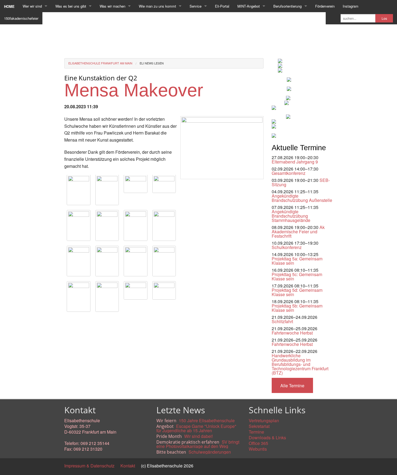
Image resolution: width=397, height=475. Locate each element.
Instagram (350, 6)
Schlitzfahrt (282, 321)
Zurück (71, 320)
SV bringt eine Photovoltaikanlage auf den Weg (197, 444)
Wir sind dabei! (198, 436)
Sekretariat (259, 426)
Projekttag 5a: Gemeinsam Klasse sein (297, 260)
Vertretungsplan (264, 420)
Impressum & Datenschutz (89, 466)
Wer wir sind (32, 6)
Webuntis (258, 449)
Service (195, 6)
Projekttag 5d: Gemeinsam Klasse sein (297, 292)
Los (384, 18)
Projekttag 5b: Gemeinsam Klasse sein (297, 308)
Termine (256, 432)
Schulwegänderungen (210, 452)
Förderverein (325, 6)
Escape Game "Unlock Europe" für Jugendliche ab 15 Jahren (196, 428)
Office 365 (258, 443)
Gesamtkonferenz (288, 173)
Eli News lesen (152, 63)
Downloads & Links (267, 437)
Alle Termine (292, 385)
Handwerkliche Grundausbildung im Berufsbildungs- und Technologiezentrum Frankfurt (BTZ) (300, 364)
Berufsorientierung (287, 6)
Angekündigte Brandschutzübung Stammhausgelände (291, 215)
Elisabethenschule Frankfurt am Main (100, 63)
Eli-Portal (222, 6)
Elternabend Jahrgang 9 (295, 162)
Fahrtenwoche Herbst (292, 333)
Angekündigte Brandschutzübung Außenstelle (302, 198)
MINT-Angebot (248, 6)
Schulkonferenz (287, 247)
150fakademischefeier (21, 18)
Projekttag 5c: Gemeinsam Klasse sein (297, 276)
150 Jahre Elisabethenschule (207, 420)
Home (9, 6)
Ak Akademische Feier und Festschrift (298, 231)
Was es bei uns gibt (70, 6)
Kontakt (127, 466)
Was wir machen (112, 6)
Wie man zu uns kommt (157, 6)
